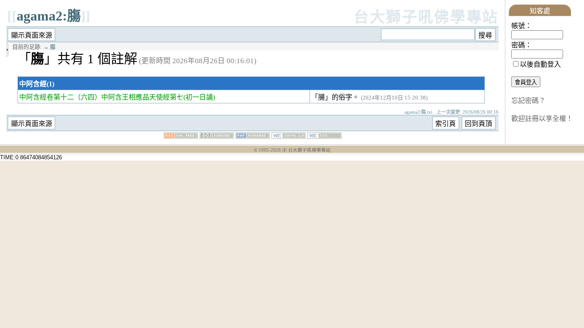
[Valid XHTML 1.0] (288, 136)
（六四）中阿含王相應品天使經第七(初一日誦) (144, 97)
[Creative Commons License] (217, 136)
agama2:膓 (49, 15)
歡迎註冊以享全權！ (542, 118)
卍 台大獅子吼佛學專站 (306, 150)
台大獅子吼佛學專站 (426, 17)
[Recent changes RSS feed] (181, 136)
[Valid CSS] (324, 136)
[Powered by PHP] (253, 136)
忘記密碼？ (528, 100)
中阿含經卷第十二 (46, 97)
